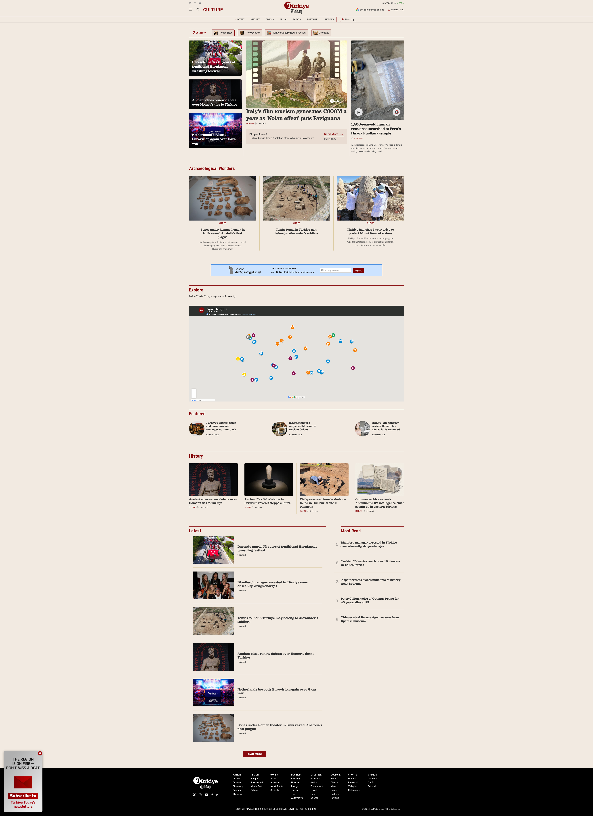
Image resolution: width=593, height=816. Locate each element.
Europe (254, 778)
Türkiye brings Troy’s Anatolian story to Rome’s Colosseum (281, 138)
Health (314, 782)
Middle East (256, 786)
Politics (236, 778)
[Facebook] (212, 794)
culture (213, 9)
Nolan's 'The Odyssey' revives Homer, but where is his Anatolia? (386, 426)
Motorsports (354, 790)
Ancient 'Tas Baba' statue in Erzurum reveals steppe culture (267, 501)
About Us (240, 809)
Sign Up (358, 270)
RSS (301, 809)
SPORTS (352, 775)
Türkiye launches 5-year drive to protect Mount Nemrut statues (370, 231)
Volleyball (352, 786)
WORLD (274, 775)
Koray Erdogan (212, 435)
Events (334, 790)
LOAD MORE (255, 754)
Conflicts (274, 790)
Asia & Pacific (277, 786)
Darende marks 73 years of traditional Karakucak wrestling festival (277, 548)
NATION (237, 775)
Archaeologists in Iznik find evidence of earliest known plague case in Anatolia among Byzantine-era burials (222, 245)
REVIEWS (329, 19)
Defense (237, 782)
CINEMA (270, 19)
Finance (295, 782)
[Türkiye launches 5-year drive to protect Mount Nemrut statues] (370, 198)
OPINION (372, 775)
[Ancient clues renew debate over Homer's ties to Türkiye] (213, 479)
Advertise (293, 809)
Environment (317, 786)
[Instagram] (200, 794)
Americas (275, 782)
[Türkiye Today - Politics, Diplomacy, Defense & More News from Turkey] (296, 8)
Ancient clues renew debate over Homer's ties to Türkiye (213, 501)
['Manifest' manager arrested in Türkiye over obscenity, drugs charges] (213, 585)
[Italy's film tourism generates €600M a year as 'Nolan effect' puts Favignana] (296, 74)
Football (352, 778)
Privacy (283, 809)
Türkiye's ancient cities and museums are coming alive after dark (221, 426)
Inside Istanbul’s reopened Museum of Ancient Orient (302, 426)
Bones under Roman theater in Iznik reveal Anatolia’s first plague (223, 233)
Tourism (295, 790)
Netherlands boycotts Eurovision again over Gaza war (277, 691)
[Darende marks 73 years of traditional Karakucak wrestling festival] (213, 550)
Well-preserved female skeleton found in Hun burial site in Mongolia (323, 502)
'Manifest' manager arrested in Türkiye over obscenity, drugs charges (273, 584)
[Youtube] (206, 794)
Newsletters (252, 809)
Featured (197, 413)
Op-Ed (371, 782)
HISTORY (255, 19)
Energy (294, 786)
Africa (273, 778)
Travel (314, 790)
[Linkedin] (217, 795)
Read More (331, 134)
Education (315, 778)
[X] (194, 794)
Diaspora (237, 790)
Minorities (237, 794)
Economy (295, 778)
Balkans (255, 790)
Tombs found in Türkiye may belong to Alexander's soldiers (296, 231)
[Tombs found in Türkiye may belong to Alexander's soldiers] (296, 198)
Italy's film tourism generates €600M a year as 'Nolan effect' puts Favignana (296, 115)
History (334, 778)
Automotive (297, 798)
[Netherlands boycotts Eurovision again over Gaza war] (213, 692)
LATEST (240, 19)
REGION (255, 775)
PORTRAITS (313, 19)
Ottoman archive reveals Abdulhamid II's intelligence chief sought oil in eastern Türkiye (379, 502)
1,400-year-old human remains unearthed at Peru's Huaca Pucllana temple (376, 128)
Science (314, 798)
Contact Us (265, 809)
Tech (293, 794)
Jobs (275, 809)
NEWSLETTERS (397, 10)
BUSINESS (296, 775)
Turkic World (257, 782)
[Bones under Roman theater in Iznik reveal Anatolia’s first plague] (222, 198)
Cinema (334, 782)
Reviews (335, 798)
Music (333, 786)
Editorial (372, 786)
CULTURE (336, 775)
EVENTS (297, 19)
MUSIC (283, 19)
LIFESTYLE (316, 775)
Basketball (353, 782)
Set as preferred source (372, 9)
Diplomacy (238, 786)
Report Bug (310, 809)
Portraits (335, 794)
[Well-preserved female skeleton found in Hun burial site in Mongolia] (324, 479)
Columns (372, 778)
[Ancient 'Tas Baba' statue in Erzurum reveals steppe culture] (268, 479)
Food (313, 794)
